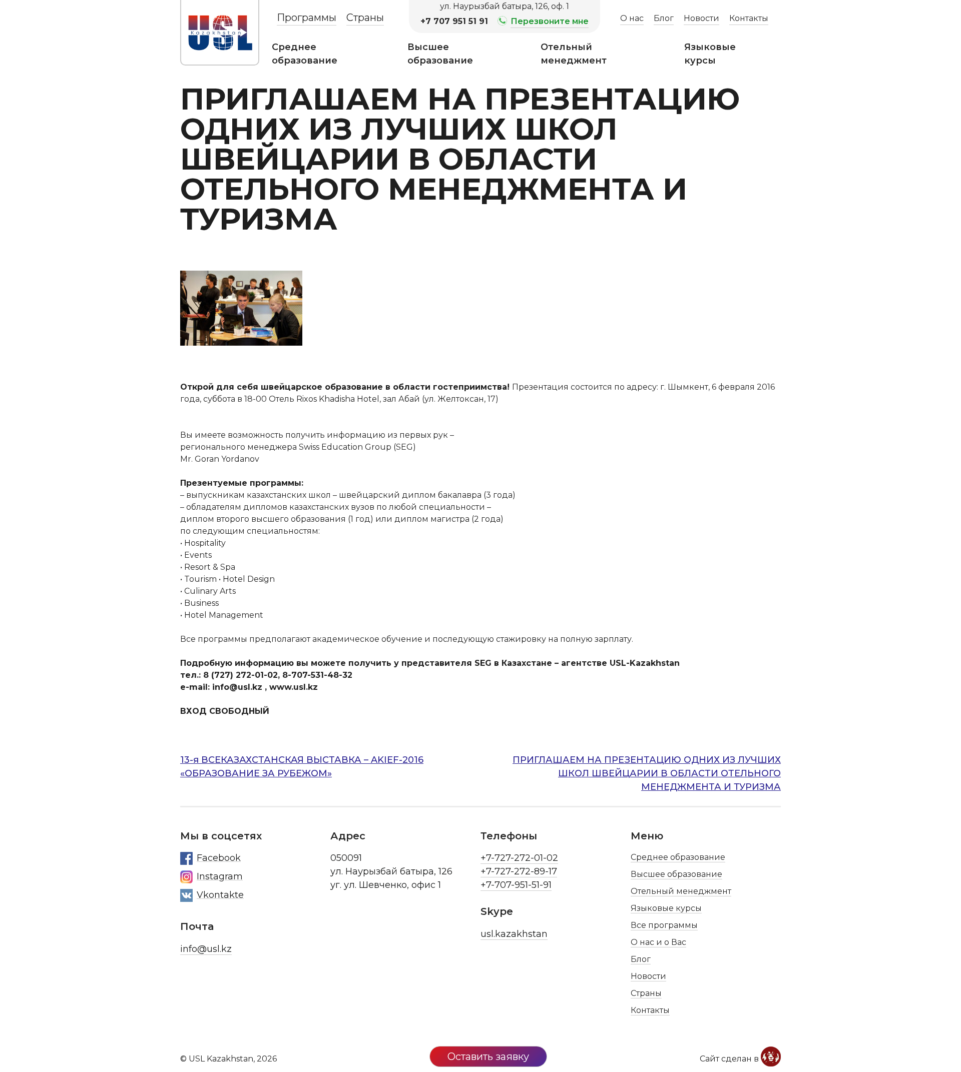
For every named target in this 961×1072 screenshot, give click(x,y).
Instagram (220, 876)
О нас (632, 18)
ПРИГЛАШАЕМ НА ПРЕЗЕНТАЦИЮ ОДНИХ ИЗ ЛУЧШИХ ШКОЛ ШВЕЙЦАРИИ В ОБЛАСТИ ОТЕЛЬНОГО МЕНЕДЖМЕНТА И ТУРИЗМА (647, 773)
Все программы (664, 925)
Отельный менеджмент (574, 54)
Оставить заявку (488, 1056)
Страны (365, 18)
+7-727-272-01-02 (519, 857)
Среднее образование (304, 54)
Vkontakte (220, 894)
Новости (701, 18)
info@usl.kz (206, 948)
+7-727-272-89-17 (518, 871)
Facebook (219, 857)
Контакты (748, 18)
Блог (664, 18)
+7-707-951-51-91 (516, 884)
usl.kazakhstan (514, 933)
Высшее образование (440, 54)
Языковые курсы (710, 54)
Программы (306, 18)
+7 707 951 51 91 (454, 21)
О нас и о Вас (658, 942)
